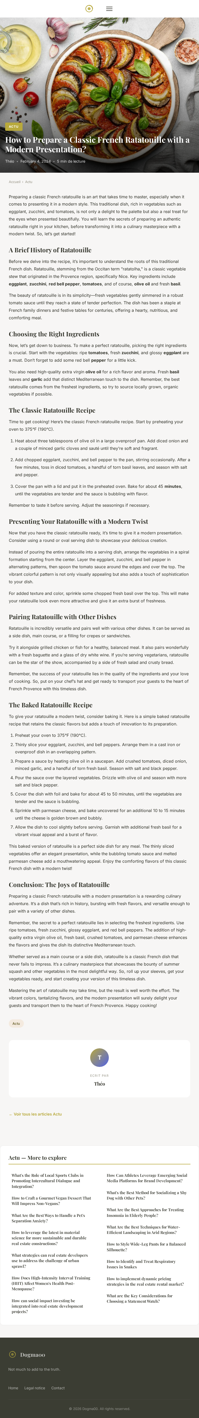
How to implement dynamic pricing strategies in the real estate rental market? (145, 1281)
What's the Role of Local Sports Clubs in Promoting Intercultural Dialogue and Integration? (47, 1181)
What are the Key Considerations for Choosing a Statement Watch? (140, 1298)
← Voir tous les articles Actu (35, 1114)
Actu (14, 126)
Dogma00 (32, 1354)
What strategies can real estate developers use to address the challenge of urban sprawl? (50, 1261)
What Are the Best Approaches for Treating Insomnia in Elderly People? (145, 1212)
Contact (58, 1388)
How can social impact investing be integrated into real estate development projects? (47, 1306)
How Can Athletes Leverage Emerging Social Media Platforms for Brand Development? (147, 1178)
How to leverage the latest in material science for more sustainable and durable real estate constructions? (49, 1238)
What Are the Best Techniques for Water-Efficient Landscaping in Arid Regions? (143, 1229)
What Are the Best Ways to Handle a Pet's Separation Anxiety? (48, 1218)
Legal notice (34, 1388)
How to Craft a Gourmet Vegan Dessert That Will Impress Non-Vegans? (51, 1200)
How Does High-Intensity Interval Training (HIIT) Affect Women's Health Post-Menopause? (51, 1283)
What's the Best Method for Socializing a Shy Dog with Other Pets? (147, 1195)
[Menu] (109, 9)
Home (13, 1388)
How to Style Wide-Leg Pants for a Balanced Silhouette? (146, 1246)
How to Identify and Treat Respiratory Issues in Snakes (141, 1264)
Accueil (14, 182)
